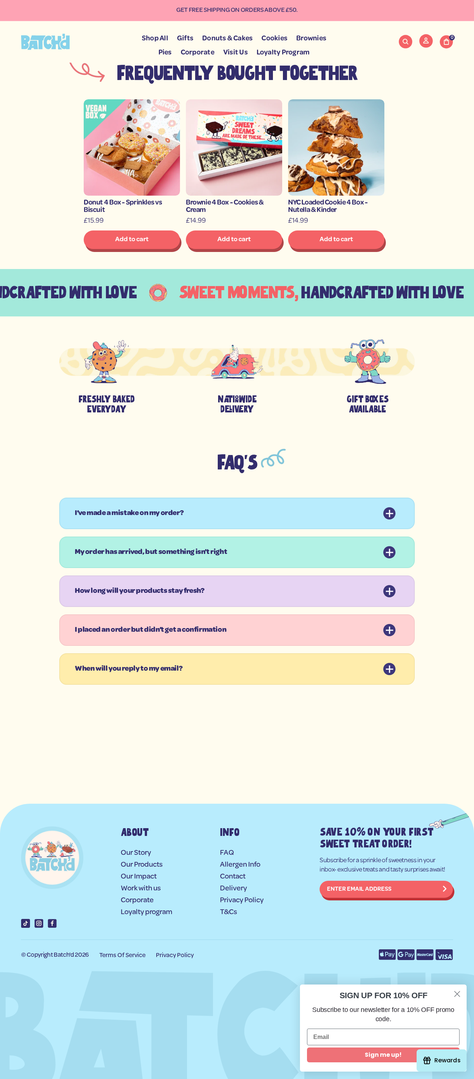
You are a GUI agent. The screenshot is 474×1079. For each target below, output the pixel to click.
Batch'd (64, 955)
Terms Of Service (122, 955)
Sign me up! (383, 1054)
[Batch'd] (45, 42)
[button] (405, 42)
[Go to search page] (405, 42)
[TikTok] (25, 923)
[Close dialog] (457, 993)
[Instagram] (38, 923)
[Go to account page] (426, 46)
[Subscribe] (445, 889)
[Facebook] (52, 923)
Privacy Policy (175, 955)
